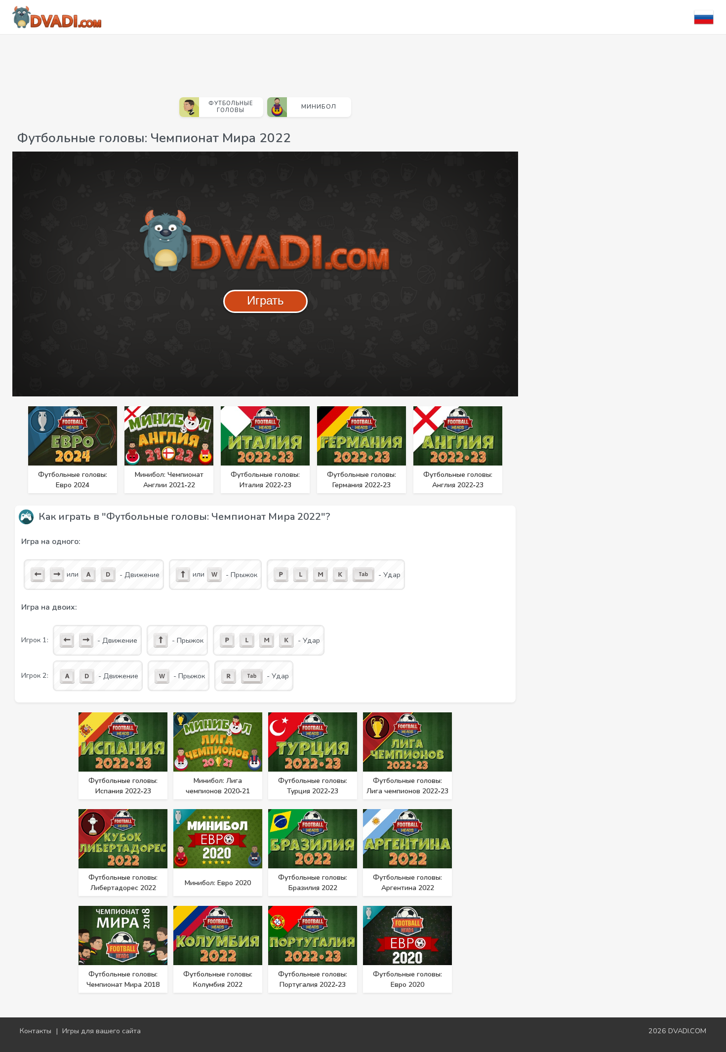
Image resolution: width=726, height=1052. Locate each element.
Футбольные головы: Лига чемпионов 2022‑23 (407, 786)
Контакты (35, 1031)
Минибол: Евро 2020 (218, 883)
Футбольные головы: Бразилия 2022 (312, 883)
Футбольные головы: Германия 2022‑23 (361, 480)
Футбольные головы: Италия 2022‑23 (265, 480)
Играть (265, 300)
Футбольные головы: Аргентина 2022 (407, 883)
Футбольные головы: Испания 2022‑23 (123, 786)
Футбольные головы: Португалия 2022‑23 (312, 979)
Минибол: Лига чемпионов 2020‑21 (218, 786)
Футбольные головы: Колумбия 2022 (217, 979)
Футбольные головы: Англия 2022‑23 (457, 480)
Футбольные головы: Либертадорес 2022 (123, 883)
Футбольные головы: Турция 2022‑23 (312, 786)
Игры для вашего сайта (101, 1031)
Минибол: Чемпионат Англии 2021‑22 (169, 480)
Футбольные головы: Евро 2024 (72, 480)
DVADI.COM (687, 1031)
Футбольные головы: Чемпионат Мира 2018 (123, 979)
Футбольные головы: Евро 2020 (407, 979)
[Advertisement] (265, 61)
